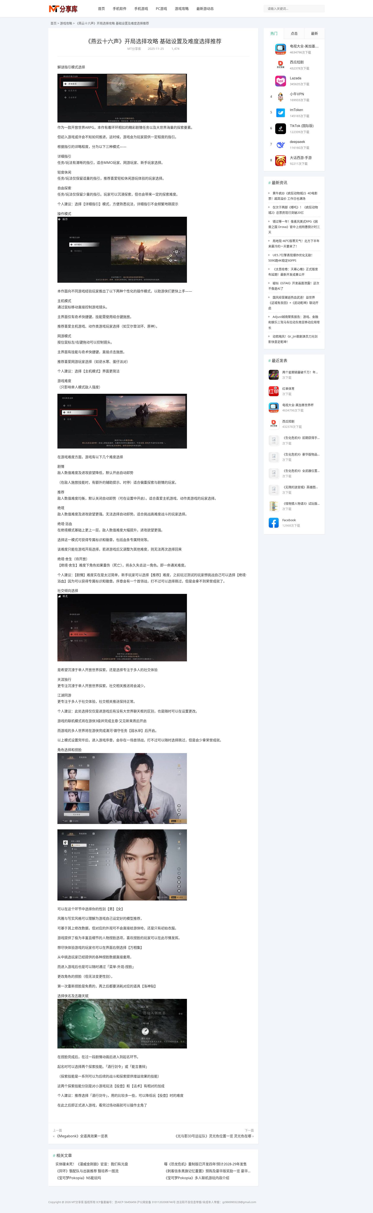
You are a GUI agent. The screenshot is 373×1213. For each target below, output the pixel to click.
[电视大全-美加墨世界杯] (280, 49)
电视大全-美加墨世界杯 (308, 46)
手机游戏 (141, 8)
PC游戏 (161, 8)
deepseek (297, 141)
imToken (296, 109)
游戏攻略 (182, 8)
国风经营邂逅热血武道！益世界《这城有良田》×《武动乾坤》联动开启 (293, 302)
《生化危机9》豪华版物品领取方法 (301, 454)
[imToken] (280, 112)
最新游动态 (205, 8)
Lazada (295, 77)
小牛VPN (297, 93)
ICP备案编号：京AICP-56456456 (116, 1202)
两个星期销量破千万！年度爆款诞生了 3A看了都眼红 (301, 372)
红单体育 (288, 388)
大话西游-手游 (301, 157)
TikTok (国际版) (302, 125)
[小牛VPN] (280, 97)
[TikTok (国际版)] (280, 128)
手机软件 (119, 8)
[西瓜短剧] (280, 65)
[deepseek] (280, 144)
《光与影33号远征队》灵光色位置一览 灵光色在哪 (212, 1136)
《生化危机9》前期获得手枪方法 (301, 438)
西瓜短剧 (297, 62)
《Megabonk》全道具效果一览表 (81, 1136)
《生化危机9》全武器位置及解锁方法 (301, 471)
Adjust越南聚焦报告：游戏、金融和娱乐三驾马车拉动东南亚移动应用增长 (294, 322)
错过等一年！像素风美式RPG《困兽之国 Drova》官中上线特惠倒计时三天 (294, 226)
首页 (101, 8)
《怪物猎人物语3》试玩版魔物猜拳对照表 (301, 503)
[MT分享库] (63, 12)
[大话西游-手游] (280, 160)
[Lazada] (280, 81)
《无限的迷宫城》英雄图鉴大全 (301, 487)
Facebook (289, 520)
